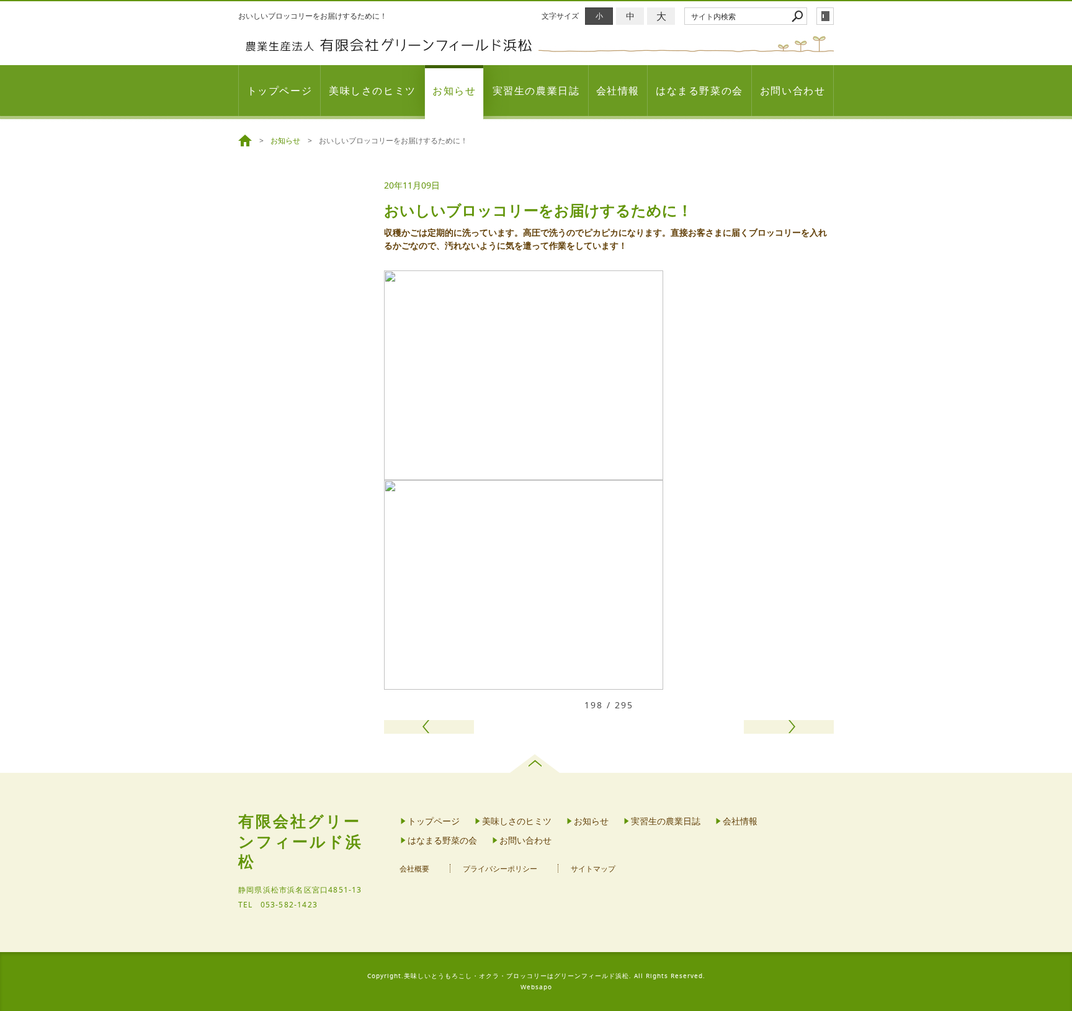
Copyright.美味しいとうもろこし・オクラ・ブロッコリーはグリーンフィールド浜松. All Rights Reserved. (536, 976)
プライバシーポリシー (500, 869)
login (825, 16)
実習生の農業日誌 (536, 90)
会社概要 (414, 869)
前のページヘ (429, 727)
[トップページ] (247, 140)
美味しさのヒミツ (372, 90)
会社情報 (618, 90)
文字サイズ (560, 16)
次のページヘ (789, 727)
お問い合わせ (793, 90)
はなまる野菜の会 (699, 90)
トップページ (280, 90)
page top (536, 763)
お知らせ (454, 90)
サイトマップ (593, 869)
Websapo (536, 987)
